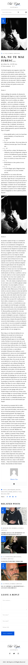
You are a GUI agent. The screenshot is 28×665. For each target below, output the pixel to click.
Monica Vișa (17, 491)
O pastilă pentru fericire (12, 561)
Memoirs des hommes (10, 528)
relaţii (3, 493)
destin (18, 489)
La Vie (5, 53)
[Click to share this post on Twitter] (9, 497)
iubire (10, 491)
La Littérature (8, 556)
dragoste (4, 491)
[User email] (14, 484)
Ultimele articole (13, 53)
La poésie (6, 583)
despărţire (11, 489)
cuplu (5, 489)
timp (8, 493)
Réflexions (17, 556)
